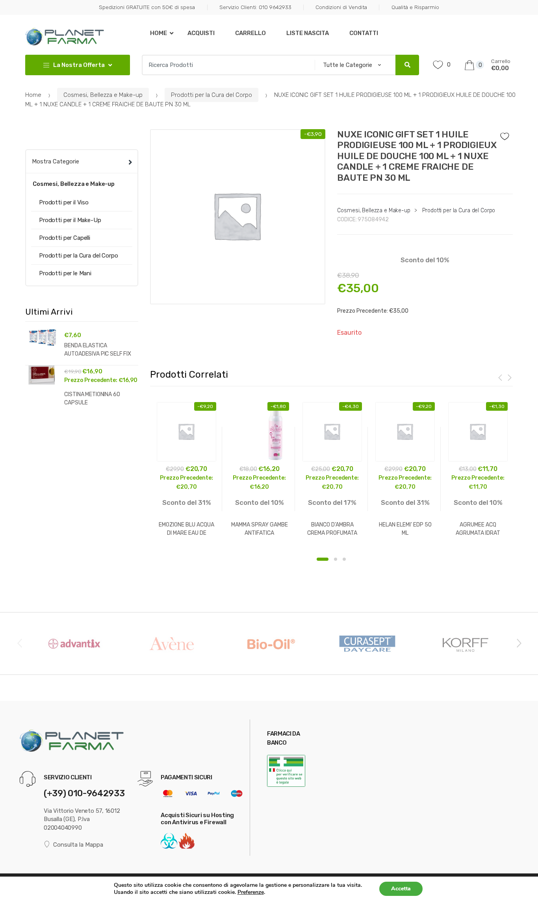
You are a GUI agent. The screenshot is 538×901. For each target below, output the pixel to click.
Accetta (401, 888)
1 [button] (322, 559)
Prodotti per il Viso (64, 202)
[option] (237, 216)
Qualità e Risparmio (415, 7)
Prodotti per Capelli (64, 237)
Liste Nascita (307, 33)
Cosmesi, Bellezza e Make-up (103, 94)
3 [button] (344, 559)
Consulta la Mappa (78, 844)
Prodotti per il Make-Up (70, 220)
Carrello (250, 33)
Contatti (363, 33)
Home (158, 33)
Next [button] (519, 643)
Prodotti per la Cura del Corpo (211, 94)
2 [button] (335, 559)
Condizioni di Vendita (341, 7)
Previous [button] (19, 643)
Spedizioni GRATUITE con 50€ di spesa (147, 7)
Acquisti (201, 33)
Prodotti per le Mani (65, 273)
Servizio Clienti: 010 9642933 (255, 7)
